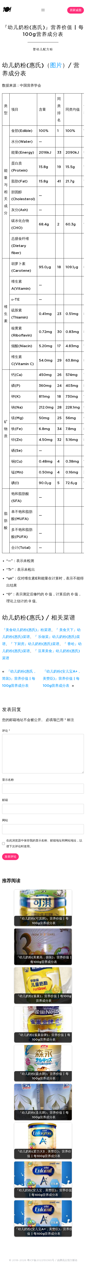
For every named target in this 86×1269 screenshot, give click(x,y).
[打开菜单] (43, 10)
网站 (5, 820)
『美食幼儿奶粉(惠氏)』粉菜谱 (26, 630)
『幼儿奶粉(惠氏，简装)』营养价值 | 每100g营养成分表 (19, 678)
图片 (56, 65)
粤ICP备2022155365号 (40, 1260)
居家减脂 (75, 10)
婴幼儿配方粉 (43, 49)
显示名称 (8, 779)
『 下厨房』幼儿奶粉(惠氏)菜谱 (34, 644)
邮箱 (5, 800)
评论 (6, 730)
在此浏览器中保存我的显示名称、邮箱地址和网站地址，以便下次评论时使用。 (44, 843)
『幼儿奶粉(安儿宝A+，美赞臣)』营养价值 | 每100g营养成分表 (62, 678)
